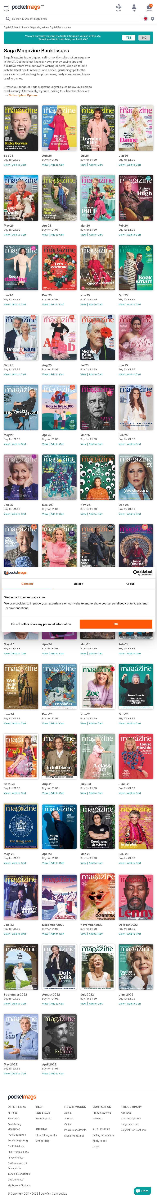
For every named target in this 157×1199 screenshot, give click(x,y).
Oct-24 (124, 504)
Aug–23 (47, 784)
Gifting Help (42, 1140)
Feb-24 (124, 644)
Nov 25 (85, 295)
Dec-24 (47, 504)
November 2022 (91, 924)
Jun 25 (123, 365)
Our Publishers (16, 1146)
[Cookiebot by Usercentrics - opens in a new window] (136, 573)
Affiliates (98, 1118)
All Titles (12, 1112)
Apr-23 (47, 854)
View (7, 164)
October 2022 (128, 924)
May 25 (9, 435)
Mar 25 (85, 435)
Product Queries (102, 1112)
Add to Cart (19, 164)
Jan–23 (9, 924)
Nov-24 (85, 504)
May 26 (9, 225)
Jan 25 (8, 504)
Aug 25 (47, 365)
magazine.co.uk (130, 1124)
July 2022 (87, 994)
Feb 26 (123, 225)
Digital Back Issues (60, 27)
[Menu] (6, 7)
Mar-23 (85, 854)
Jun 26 (123, 155)
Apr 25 (46, 435)
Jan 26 (8, 295)
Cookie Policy (15, 1179)
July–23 (85, 784)
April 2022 (49, 1064)
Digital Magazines (74, 1135)
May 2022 (10, 1064)
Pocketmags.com (131, 1118)
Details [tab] (78, 583)
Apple (67, 1112)
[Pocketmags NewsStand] (24, 7)
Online (68, 1124)
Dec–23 (47, 714)
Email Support (44, 1118)
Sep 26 (8, 155)
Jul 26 (84, 155)
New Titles (14, 1118)
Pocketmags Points (75, 1130)
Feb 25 (123, 435)
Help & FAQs (43, 1112)
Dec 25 (47, 295)
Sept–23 (9, 784)
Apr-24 (47, 644)
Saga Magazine (39, 27)
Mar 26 (85, 225)
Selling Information (103, 1135)
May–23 (9, 854)
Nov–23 (85, 714)
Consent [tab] (27, 583)
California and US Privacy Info (17, 1166)
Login (96, 1146)
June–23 (124, 784)
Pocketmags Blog (18, 1140)
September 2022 (15, 994)
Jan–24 (9, 714)
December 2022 (53, 924)
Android (68, 1118)
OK (116, 624)
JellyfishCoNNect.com (133, 1130)
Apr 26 (46, 225)
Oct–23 (123, 714)
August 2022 (51, 994)
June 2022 (126, 994)
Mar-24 (85, 644)
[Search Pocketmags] (7, 19)
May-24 (9, 644)
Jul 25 (84, 365)
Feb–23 (123, 854)
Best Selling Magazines (14, 1126)
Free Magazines (17, 1134)
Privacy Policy (15, 1157)
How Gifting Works (46, 1135)
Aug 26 (47, 155)
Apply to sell (100, 1140)
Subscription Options (23, 95)
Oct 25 (123, 295)
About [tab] (130, 583)
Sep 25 (8, 365)
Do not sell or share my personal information (41, 624)
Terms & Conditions (19, 1173)
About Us (126, 1112)
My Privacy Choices (19, 1185)
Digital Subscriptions (15, 27)
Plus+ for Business (18, 1151)
